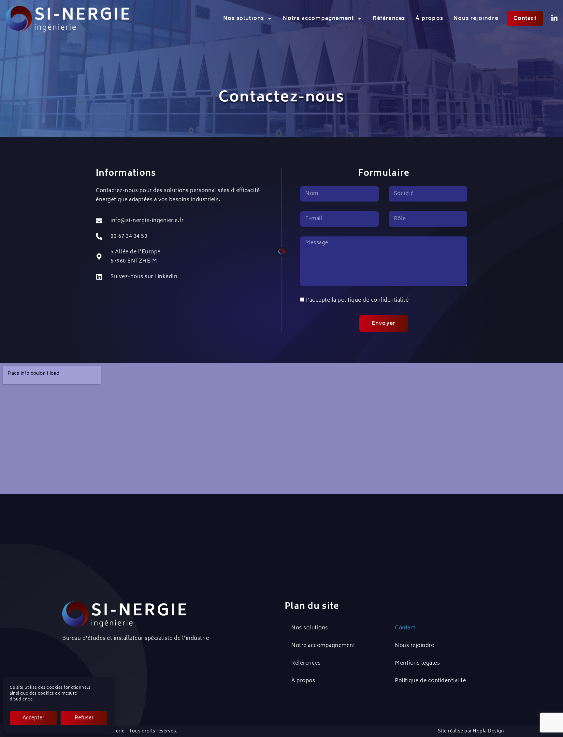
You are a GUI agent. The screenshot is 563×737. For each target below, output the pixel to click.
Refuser (84, 718)
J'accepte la (357, 300)
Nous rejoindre (476, 18)
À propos (429, 18)
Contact (405, 628)
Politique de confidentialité (430, 680)
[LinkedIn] (554, 18)
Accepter (33, 718)
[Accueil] (67, 19)
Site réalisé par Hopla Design (471, 731)
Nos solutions (243, 18)
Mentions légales (417, 663)
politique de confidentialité (373, 300)
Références (389, 18)
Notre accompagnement (318, 18)
